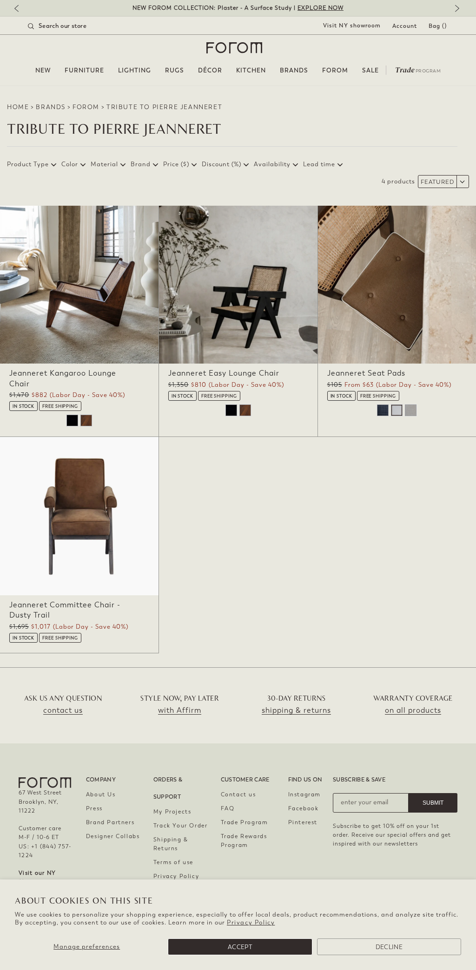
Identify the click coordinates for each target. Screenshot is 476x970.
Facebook (303, 808)
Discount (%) (221, 164)
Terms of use (173, 862)
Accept (240, 947)
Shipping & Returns (170, 844)
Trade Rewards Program (244, 840)
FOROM (335, 70)
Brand (141, 164)
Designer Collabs (113, 836)
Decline (389, 947)
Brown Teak (86, 420)
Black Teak (72, 420)
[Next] (455, 9)
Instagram (304, 794)
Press (94, 808)
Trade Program (244, 822)
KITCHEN (251, 70)
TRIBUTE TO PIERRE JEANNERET (164, 107)
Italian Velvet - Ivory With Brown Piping (397, 410)
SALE (370, 70)
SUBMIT (433, 803)
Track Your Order (180, 825)
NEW (43, 70)
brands (51, 107)
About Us (101, 794)
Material (104, 164)
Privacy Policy (251, 922)
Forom (86, 107)
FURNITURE (84, 70)
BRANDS (294, 70)
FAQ (228, 808)
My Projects (172, 811)
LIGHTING (134, 70)
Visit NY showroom (352, 25)
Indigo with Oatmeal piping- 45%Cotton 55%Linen (383, 410)
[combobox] (69, 26)
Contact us (238, 794)
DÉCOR (210, 70)
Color (69, 164)
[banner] (238, 8)
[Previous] (21, 9)
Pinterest (302, 822)
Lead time (319, 164)
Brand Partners (110, 822)
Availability (272, 164)
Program (418, 69)
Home (18, 107)
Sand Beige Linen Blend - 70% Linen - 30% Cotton (410, 410)
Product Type (28, 164)
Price (176, 164)
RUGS (174, 70)
